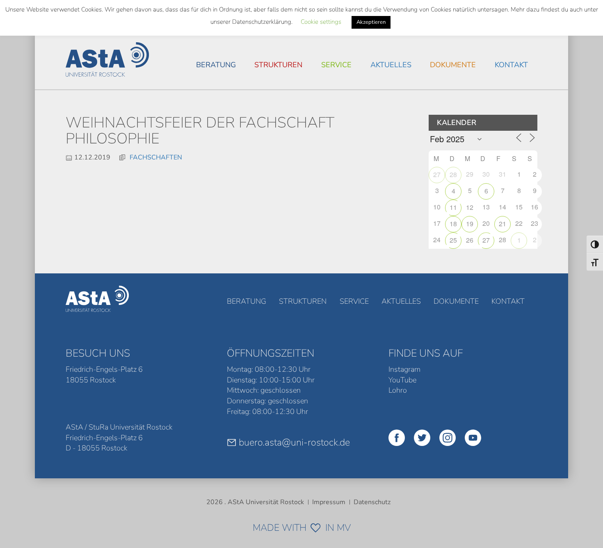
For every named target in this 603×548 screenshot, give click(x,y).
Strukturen (278, 65)
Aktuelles (390, 65)
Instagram (404, 369)
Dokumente (453, 65)
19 (469, 223)
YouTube (402, 380)
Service (336, 65)
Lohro (397, 390)
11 (453, 207)
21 (502, 223)
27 (437, 174)
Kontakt (511, 65)
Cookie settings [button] (321, 22)
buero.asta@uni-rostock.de (294, 442)
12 (469, 207)
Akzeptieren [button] (371, 22)
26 (469, 240)
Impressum (328, 502)
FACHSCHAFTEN (156, 157)
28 (453, 174)
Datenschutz (372, 502)
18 (453, 223)
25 (453, 240)
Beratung (216, 65)
